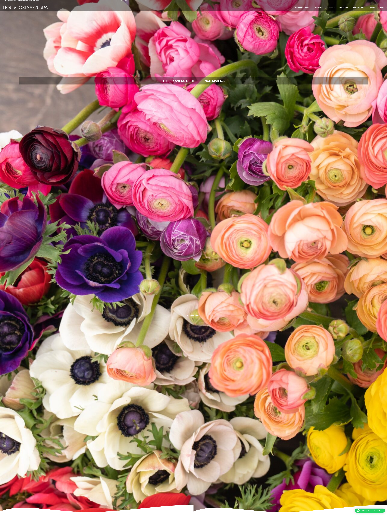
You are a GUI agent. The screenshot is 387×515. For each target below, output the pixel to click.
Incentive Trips (358, 7)
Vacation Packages (302, 7)
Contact (372, 7)
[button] (370, 511)
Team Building (343, 7)
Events (330, 7)
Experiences (318, 7)
